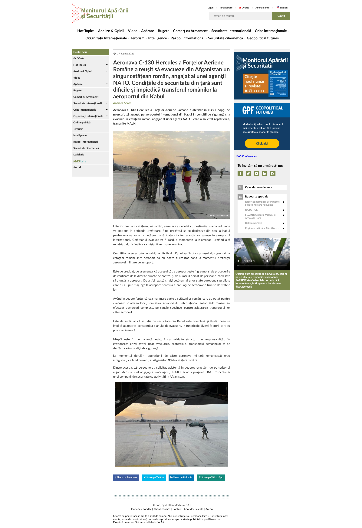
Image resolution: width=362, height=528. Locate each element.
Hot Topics (85, 31)
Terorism (137, 38)
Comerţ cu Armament (190, 31)
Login (210, 8)
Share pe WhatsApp (212, 477)
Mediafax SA (181, 505)
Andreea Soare (122, 103)
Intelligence (157, 38)
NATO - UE (251, 210)
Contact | (178, 509)
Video (132, 31)
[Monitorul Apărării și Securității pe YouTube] (256, 173)
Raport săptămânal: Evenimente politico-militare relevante (262, 203)
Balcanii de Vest (253, 223)
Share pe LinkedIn (182, 477)
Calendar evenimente (258, 187)
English (284, 8)
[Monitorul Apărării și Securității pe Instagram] (272, 173)
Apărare (147, 31)
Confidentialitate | (194, 509)
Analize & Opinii (111, 31)
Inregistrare (226, 8)
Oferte (245, 8)
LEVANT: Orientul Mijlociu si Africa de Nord (260, 216)
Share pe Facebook (126, 477)
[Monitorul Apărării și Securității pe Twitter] (248, 173)
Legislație (78, 154)
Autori (77, 167)
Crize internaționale (271, 31)
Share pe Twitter (155, 477)
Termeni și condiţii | (142, 509)
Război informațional (187, 38)
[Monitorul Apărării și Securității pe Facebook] (240, 173)
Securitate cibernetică (225, 38)
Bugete (163, 31)
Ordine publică (81, 122)
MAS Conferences (246, 156)
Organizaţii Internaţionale (106, 38)
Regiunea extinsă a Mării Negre (262, 228)
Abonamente (262, 8)
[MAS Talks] (90, 161)
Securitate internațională (231, 31)
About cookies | (163, 509)
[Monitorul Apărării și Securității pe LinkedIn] (264, 173)
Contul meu (80, 52)
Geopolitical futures (263, 38)
